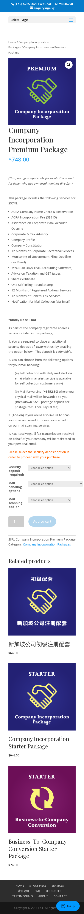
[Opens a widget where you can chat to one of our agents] (68, 906)
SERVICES (57, 885)
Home (12, 42)
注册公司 (23, 891)
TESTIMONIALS (22, 896)
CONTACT (60, 896)
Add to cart (42, 521)
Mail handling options (15, 487)
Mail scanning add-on (15, 503)
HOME (20, 885)
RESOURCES (53, 891)
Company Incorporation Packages (47, 544)
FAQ (37, 891)
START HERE (37, 885)
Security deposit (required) (16, 471)
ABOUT (43, 896)
